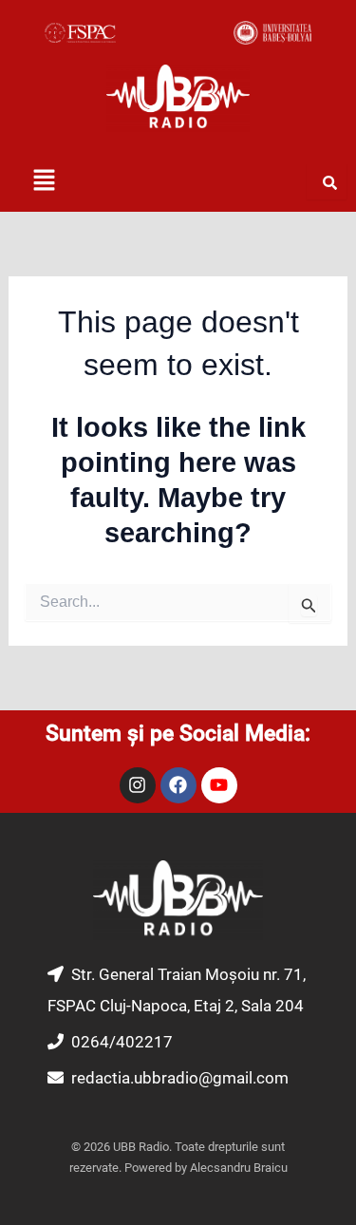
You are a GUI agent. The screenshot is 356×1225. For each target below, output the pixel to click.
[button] (44, 181)
